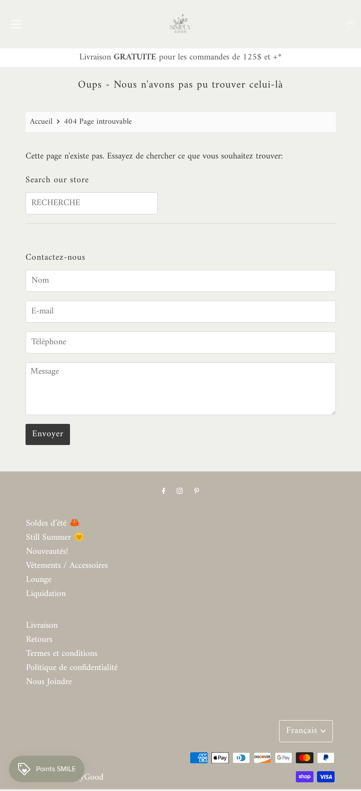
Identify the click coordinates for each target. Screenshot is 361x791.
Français (303, 731)
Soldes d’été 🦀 (53, 523)
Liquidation (46, 594)
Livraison (42, 625)
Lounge (39, 580)
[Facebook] (164, 492)
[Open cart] (350, 24)
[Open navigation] (16, 24)
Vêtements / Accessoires (67, 566)
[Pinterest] (196, 492)
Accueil (41, 122)
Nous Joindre (49, 682)
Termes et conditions (61, 654)
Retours (39, 640)
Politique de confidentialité (72, 668)
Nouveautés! (47, 551)
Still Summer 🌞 (55, 537)
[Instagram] (180, 492)
